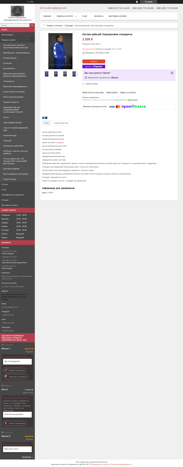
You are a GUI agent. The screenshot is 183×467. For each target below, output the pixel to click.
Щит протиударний (12, 361)
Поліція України (9, 58)
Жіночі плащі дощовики (13, 97)
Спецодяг (7, 140)
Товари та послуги (55, 25)
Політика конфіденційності (121, 464)
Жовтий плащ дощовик (13, 414)
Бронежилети (9, 68)
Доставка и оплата (10, 205)
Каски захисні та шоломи (14, 91)
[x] (46, 118)
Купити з (89, 66)
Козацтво (7, 63)
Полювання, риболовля (13, 146)
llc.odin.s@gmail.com (10, 307)
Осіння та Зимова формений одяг (15, 129)
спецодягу (59, 142)
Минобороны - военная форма (16, 52)
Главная (47, 16)
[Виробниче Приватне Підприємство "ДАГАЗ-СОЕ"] (17, 11)
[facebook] (43, 118)
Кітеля (6, 117)
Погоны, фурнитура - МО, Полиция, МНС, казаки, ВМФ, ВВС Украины (15, 161)
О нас (4, 189)
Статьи (5, 184)
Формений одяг (10, 135)
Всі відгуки (26, 457)
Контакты (98, 16)
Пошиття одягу (9, 179)
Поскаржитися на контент (100, 464)
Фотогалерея (7, 34)
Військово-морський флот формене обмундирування (14, 74)
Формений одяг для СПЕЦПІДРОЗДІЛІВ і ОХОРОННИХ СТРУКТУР (13, 109)
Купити (94, 61)
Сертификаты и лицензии (13, 195)
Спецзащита (8, 81)
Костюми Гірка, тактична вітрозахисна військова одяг (15, 46)
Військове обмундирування (15, 86)
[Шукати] (32, 25)
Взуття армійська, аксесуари (15, 174)
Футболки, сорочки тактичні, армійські (15, 152)
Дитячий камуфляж (11, 168)
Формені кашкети (11, 102)
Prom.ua (104, 462)
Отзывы (5, 200)
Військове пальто (11, 449)
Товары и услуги (8, 40)
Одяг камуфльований (12, 122)
